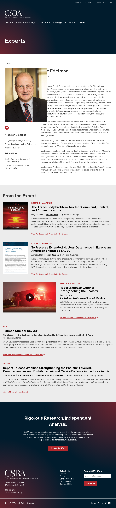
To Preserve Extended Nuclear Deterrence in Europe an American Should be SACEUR (71, 249)
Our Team (45, 22)
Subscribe (90, 483)
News (82, 22)
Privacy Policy (97, 503)
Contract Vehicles (67, 479)
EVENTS (78, 3)
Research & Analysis (26, 22)
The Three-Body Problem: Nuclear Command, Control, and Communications (70, 208)
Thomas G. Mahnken (95, 298)
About (8, 22)
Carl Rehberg (79, 298)
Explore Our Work (58, 448)
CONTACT (89, 3)
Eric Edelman (52, 215)
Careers (63, 474)
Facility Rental (65, 481)
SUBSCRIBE (101, 3)
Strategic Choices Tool (64, 22)
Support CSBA (66, 484)
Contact (63, 476)
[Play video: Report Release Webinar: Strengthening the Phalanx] (29, 297)
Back (9, 64)
